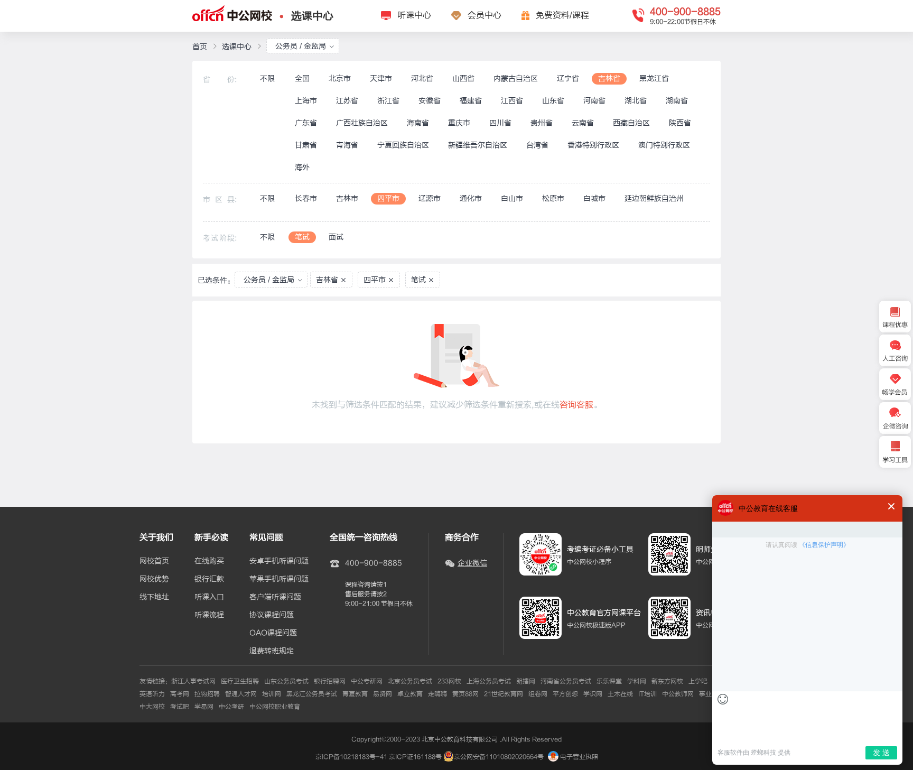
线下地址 (154, 597)
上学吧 (697, 681)
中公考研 (231, 706)
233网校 (449, 681)
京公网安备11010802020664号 (499, 756)
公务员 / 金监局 (300, 46)
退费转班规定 (271, 651)
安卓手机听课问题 (279, 561)
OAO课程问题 (273, 633)
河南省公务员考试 (566, 681)
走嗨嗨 (437, 694)
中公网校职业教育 (274, 706)
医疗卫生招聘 (240, 681)
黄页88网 (465, 694)
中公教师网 (678, 694)
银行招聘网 (330, 681)
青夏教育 (355, 694)
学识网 (592, 694)
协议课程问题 (271, 615)
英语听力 (152, 694)
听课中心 (414, 15)
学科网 (636, 681)
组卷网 (537, 694)
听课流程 (209, 615)
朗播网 (525, 681)
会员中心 (484, 15)
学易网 (203, 706)
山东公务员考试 (286, 681)
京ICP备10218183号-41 (351, 756)
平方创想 (565, 694)
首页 (199, 46)
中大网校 (152, 706)
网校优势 (154, 579)
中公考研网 (367, 681)
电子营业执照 (578, 756)
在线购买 (209, 561)
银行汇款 (209, 579)
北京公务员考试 (410, 681)
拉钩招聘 (207, 694)
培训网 (271, 694)
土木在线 (620, 694)
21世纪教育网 (503, 694)
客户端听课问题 (275, 597)
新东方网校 (667, 681)
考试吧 (179, 706)
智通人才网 (241, 694)
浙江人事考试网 (193, 681)
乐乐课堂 (609, 681)
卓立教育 (410, 694)
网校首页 (154, 561)
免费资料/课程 (562, 15)
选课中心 (312, 16)
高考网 (179, 694)
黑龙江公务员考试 (311, 694)
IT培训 (647, 694)
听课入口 (209, 597)
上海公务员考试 (489, 681)
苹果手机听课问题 (279, 579)
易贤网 (382, 694)
